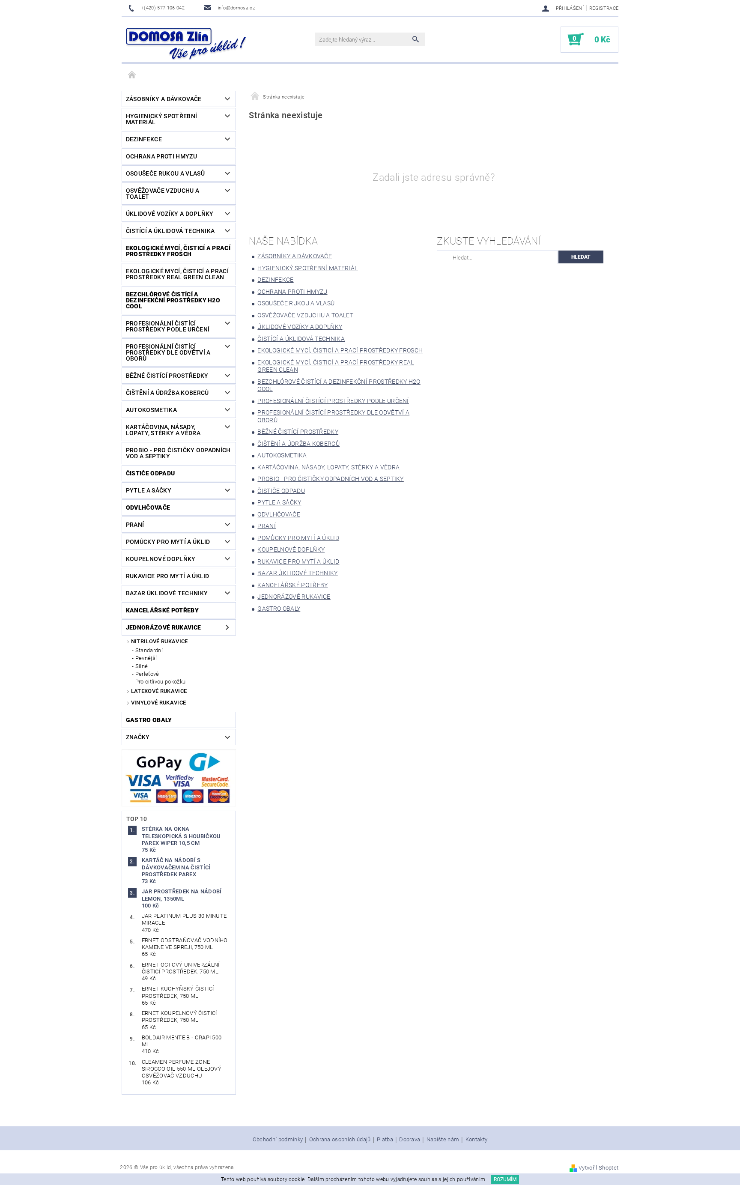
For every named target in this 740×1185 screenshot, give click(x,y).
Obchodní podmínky (278, 1140)
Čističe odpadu (150, 473)
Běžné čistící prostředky (167, 375)
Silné (141, 666)
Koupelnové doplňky (161, 558)
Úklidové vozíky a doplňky (170, 213)
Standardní (149, 650)
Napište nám (443, 1140)
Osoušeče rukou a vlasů (165, 173)
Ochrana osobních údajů (340, 1140)
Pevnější (146, 658)
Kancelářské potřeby (162, 610)
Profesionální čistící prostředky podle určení (167, 326)
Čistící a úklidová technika (170, 230)
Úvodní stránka (132, 75)
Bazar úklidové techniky (167, 593)
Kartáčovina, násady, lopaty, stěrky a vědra (163, 430)
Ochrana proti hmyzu (161, 156)
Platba (385, 1140)
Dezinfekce (144, 139)
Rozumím (505, 1179)
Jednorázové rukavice (163, 627)
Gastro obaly (149, 719)
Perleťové (147, 674)
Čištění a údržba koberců (167, 392)
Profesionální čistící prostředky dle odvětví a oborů (168, 352)
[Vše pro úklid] (186, 44)
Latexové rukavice (159, 691)
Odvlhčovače (148, 507)
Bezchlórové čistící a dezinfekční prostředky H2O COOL (173, 300)
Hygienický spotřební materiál (161, 119)
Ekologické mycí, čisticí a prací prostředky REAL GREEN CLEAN (177, 274)
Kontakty (476, 1140)
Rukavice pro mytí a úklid (167, 576)
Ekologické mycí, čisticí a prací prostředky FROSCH (178, 251)
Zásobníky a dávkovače (164, 99)
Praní (135, 524)
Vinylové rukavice (158, 702)
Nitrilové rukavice (159, 641)
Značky (138, 737)
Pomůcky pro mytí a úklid (168, 541)
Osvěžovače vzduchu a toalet (162, 193)
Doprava (409, 1140)
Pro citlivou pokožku (160, 681)
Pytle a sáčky (148, 490)
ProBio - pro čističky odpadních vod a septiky (178, 453)
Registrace (603, 8)
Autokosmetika (151, 409)
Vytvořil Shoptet (598, 1167)
